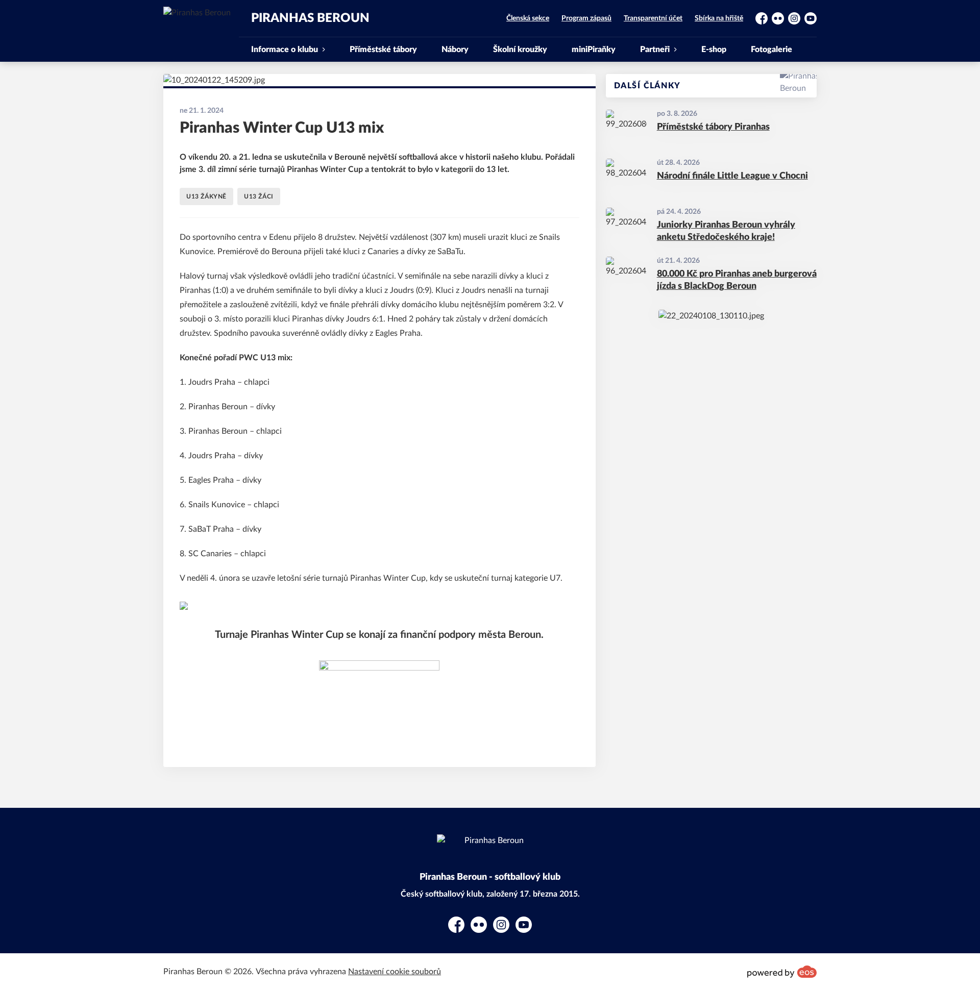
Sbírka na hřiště (719, 18)
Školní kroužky (520, 49)
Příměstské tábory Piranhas (713, 127)
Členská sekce (527, 18)
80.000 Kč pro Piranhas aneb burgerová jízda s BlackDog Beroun (737, 280)
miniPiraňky (594, 49)
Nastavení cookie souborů (394, 972)
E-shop (713, 49)
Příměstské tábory (383, 49)
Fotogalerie (771, 49)
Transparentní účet (653, 18)
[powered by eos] (782, 972)
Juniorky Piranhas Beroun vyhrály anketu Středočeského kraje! (726, 231)
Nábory (455, 49)
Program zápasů (586, 18)
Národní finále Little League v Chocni (732, 176)
